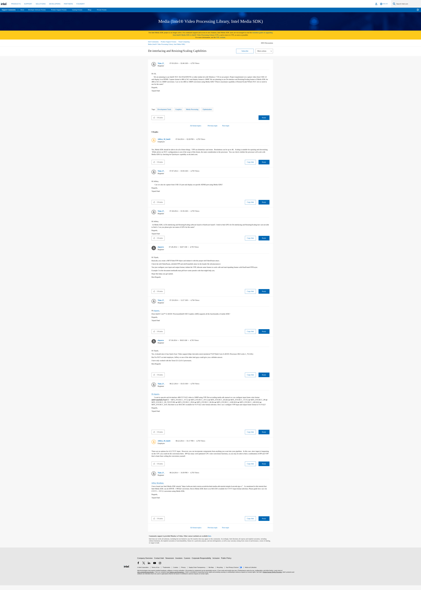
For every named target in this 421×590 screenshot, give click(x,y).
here (211, 541)
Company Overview (145, 563)
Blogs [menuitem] (94, 10)
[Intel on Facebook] (138, 568)
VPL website (222, 37)
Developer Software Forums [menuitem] (38, 10)
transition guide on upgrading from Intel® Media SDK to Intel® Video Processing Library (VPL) (217, 33)
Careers (188, 563)
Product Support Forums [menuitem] (62, 10)
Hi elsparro (156, 396)
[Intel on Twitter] (144, 568)
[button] (268, 63)
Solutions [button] (39, 4)
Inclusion (216, 563)
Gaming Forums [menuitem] (81, 10)
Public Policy (227, 563)
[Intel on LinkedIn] (149, 568)
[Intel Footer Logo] (126, 571)
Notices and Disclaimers (177, 577)
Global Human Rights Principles (272, 577)
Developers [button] (53, 4)
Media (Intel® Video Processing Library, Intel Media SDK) (167, 44)
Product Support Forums (170, 42)
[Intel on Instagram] (160, 568)
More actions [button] (262, 51)
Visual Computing (187, 42)
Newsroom (170, 563)
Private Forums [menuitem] (106, 10)
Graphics (180, 109)
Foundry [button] (78, 4)
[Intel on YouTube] (154, 568)
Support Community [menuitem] (9, 10)
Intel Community (153, 42)
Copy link (250, 162)
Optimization (212, 109)
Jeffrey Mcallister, (158, 487)
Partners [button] (66, 4)
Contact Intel (159, 563)
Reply (264, 117)
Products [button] (15, 4)
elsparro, (157, 313)
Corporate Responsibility (202, 563)
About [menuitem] (23, 10)
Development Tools (165, 109)
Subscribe (245, 51)
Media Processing (195, 109)
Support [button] (27, 4)
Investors (179, 563)
